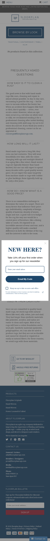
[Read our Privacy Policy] (42, 292)
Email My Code (25, 279)
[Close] (45, 243)
